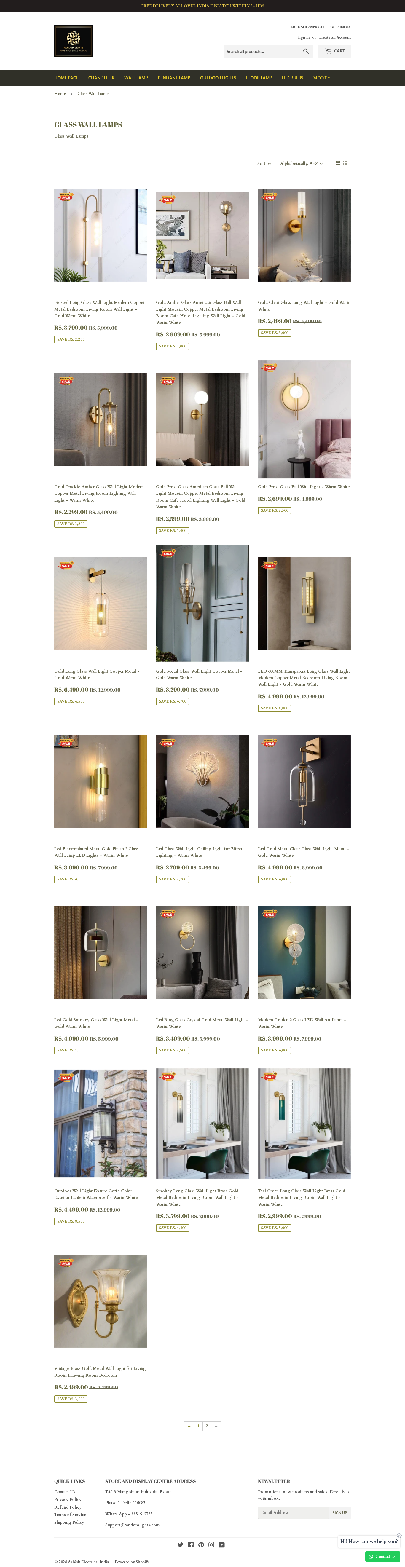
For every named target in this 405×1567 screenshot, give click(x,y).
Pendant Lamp (174, 77)
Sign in (303, 37)
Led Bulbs (292, 77)
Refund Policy (68, 1507)
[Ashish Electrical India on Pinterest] (201, 1546)
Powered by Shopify (132, 1562)
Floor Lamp (259, 77)
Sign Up (340, 1513)
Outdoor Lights (218, 77)
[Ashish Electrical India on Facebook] (191, 1546)
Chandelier (101, 77)
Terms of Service (70, 1514)
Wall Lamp (136, 77)
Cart (339, 50)
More (320, 78)
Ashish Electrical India (88, 1562)
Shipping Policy (69, 1522)
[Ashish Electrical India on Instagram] (211, 1546)
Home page (66, 77)
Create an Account (334, 37)
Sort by (264, 163)
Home (60, 93)
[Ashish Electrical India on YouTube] (222, 1546)
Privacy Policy (68, 1499)
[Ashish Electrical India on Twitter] (181, 1546)
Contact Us (64, 1492)
